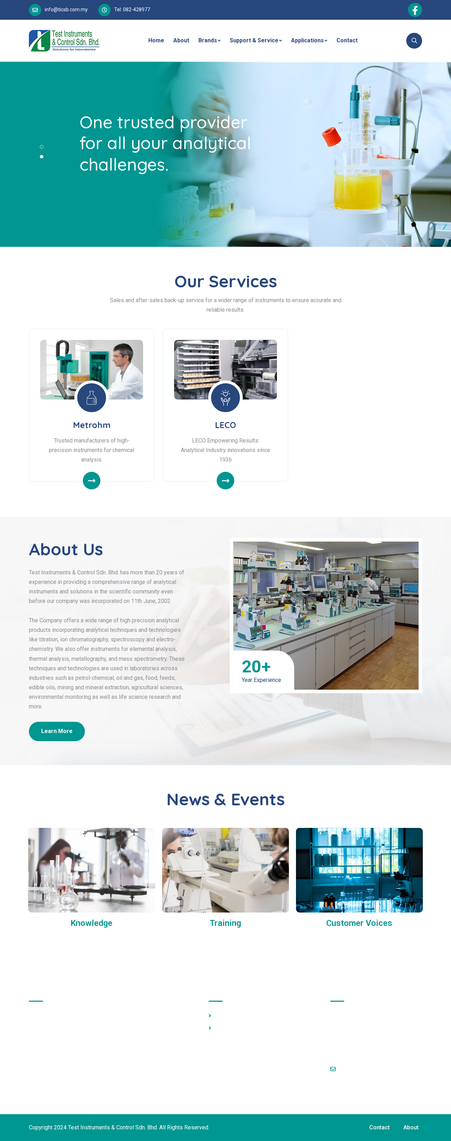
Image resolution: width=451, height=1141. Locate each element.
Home (156, 40)
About (181, 40)
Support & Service (254, 40)
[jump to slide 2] (41, 156)
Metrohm (92, 425)
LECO (225, 425)
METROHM (228, 1016)
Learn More (57, 731)
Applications (307, 40)
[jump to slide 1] (41, 146)
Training (225, 923)
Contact (347, 40)
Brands (207, 40)
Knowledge (91, 923)
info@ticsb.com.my (66, 9)
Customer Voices (359, 923)
